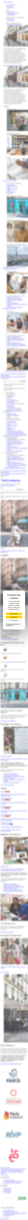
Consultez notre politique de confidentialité (13, 624)
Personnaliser (14, 620)
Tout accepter (14, 613)
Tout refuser (14, 617)
